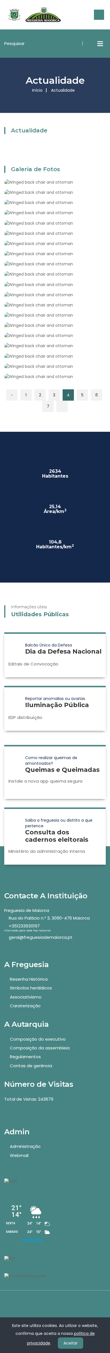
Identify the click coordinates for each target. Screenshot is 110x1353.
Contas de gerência (31, 1066)
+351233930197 (24, 926)
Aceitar (70, 1343)
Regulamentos (25, 1057)
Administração (25, 1146)
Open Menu (100, 43)
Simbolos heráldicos (31, 988)
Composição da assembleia (40, 1048)
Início (37, 90)
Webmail (19, 1155)
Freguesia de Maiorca (26, 910)
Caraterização (25, 1006)
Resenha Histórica (29, 979)
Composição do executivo (38, 1039)
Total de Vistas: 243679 (28, 1099)
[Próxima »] (62, 406)
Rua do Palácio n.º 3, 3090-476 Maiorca (49, 918)
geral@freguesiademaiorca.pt (40, 937)
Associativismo (25, 997)
